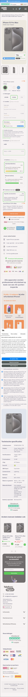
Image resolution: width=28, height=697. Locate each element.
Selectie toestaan (14, 362)
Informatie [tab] (22, 333)
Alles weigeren (14, 365)
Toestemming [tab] (5, 333)
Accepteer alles (14, 358)
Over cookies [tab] (14, 333)
